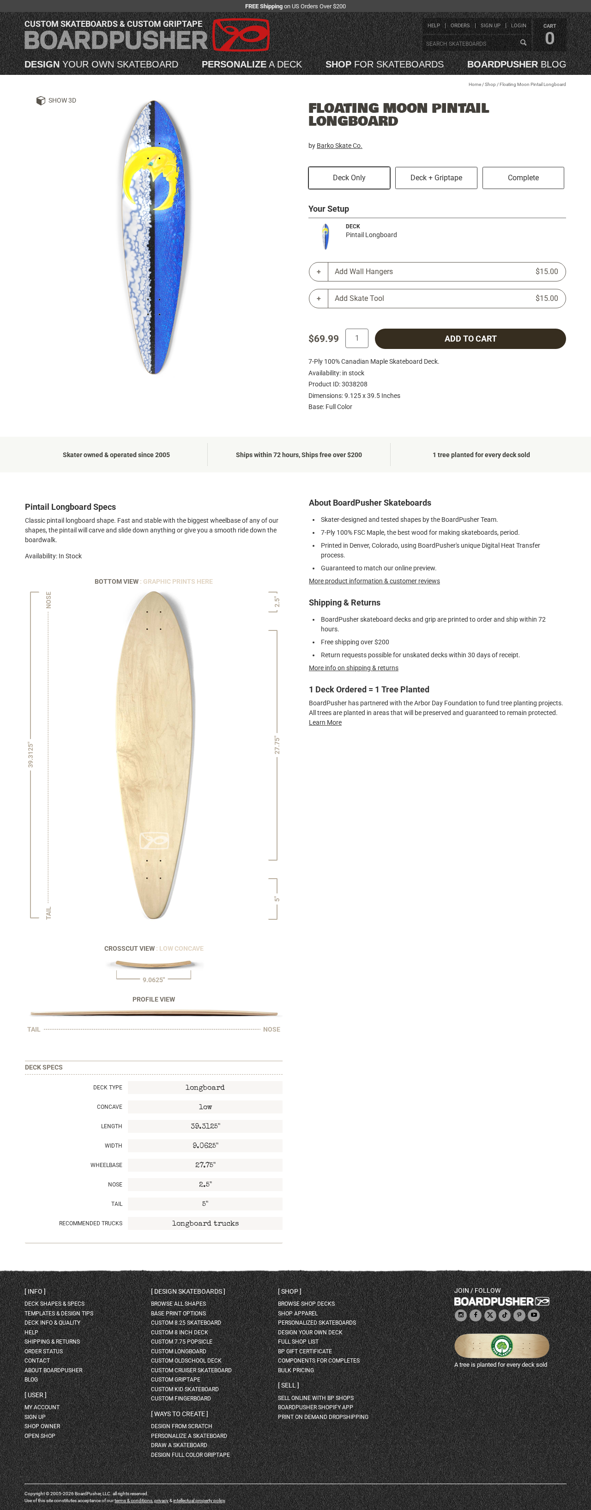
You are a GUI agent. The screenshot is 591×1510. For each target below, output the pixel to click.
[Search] (523, 43)
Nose (115, 1184)
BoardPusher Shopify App (315, 1407)
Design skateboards (188, 1291)
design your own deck (310, 1332)
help (434, 26)
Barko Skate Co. (339, 145)
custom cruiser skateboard (191, 1370)
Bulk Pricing (296, 1370)
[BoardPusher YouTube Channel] (534, 1315)
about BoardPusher (53, 1370)
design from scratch (181, 1426)
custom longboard (178, 1351)
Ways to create (179, 1414)
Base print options (178, 1313)
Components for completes (319, 1360)
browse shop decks (306, 1304)
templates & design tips (58, 1313)
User (35, 1395)
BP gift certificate (305, 1351)
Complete (523, 177)
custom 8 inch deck (179, 1332)
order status (43, 1351)
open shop (39, 1436)
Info (35, 1291)
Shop (490, 84)
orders (460, 26)
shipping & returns (52, 1342)
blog (517, 64)
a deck (252, 64)
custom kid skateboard (185, 1389)
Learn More (325, 722)
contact (37, 1360)
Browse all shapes (178, 1304)
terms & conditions (133, 1501)
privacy (161, 1501)
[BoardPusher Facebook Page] (476, 1315)
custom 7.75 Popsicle (181, 1342)
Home (475, 84)
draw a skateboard (179, 1445)
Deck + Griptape (436, 177)
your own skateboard (101, 64)
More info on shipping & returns (353, 668)
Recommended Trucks (90, 1223)
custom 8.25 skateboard (186, 1323)
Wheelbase (106, 1165)
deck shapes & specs (54, 1304)
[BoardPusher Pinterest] (519, 1315)
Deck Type (107, 1087)
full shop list (298, 1342)
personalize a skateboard (189, 1436)
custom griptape (175, 1379)
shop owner (42, 1426)
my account (42, 1407)
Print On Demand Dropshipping (323, 1417)
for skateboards (385, 64)
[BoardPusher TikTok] (505, 1315)
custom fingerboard (181, 1398)
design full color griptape (190, 1455)
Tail (116, 1204)
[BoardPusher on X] (490, 1315)
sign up (491, 26)
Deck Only (349, 177)
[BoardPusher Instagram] (461, 1315)
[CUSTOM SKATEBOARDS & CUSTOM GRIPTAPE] (147, 49)
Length (111, 1126)
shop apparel (298, 1313)
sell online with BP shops (316, 1398)
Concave (109, 1107)
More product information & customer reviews (374, 581)
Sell (288, 1385)
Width (113, 1146)
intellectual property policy (199, 1501)
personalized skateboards (317, 1323)
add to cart (471, 338)
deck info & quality (52, 1323)
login (518, 26)
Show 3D (62, 100)
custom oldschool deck (186, 1360)
